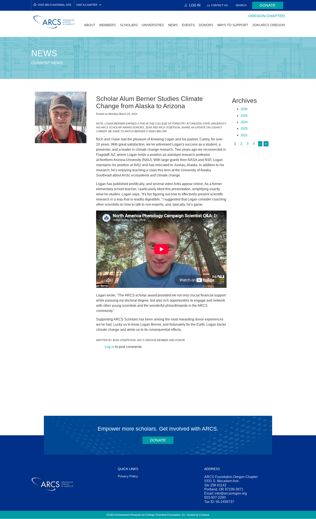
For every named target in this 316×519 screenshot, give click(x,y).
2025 (244, 115)
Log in (109, 347)
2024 (244, 122)
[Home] (54, 22)
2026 (244, 109)
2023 (244, 128)
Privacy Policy (128, 476)
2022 (244, 135)
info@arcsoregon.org (231, 493)
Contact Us (219, 5)
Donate (268, 5)
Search (241, 5)
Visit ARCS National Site (54, 4)
